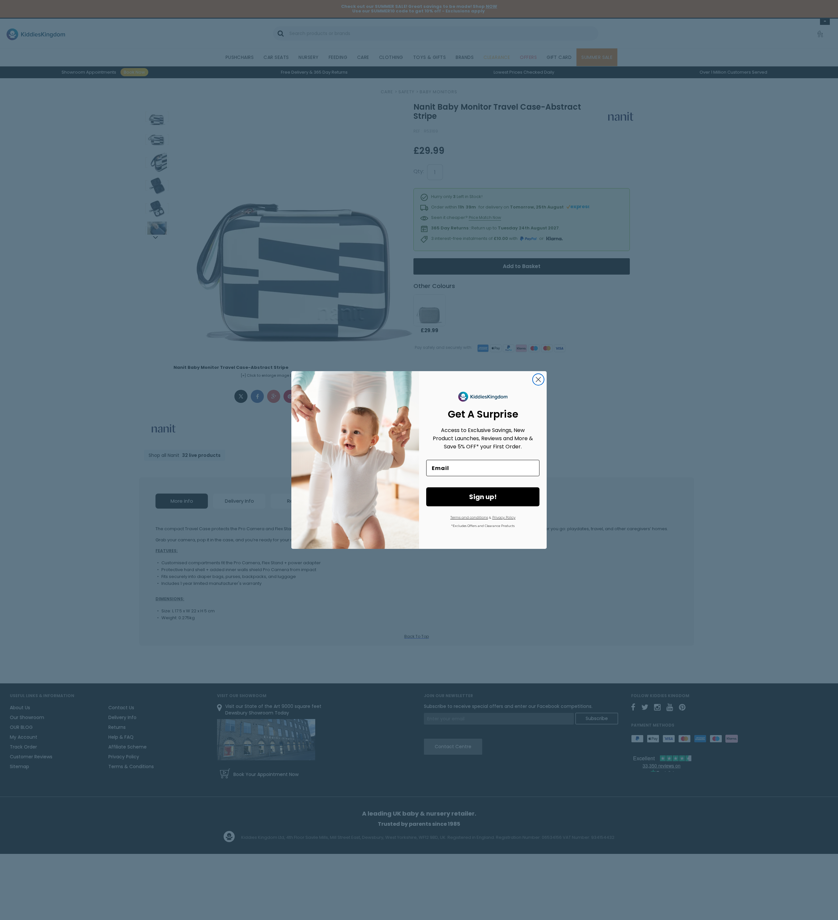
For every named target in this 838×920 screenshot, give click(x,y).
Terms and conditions (469, 517)
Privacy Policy (504, 517)
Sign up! (483, 496)
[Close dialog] (538, 379)
